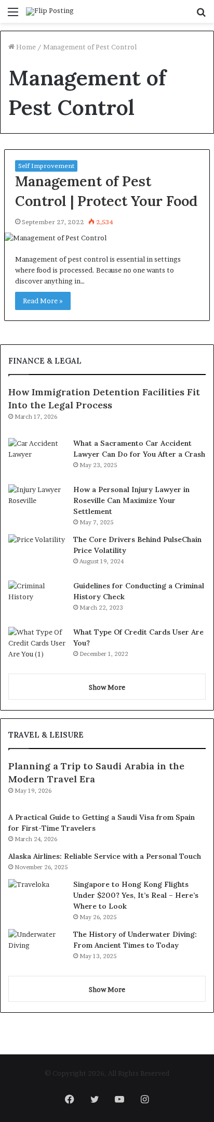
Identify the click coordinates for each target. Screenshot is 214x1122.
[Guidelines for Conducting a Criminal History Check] (36, 600)
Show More (107, 687)
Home (25, 47)
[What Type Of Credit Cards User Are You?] (36, 646)
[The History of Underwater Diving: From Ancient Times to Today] (36, 948)
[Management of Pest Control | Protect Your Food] (107, 238)
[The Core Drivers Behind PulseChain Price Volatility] (36, 553)
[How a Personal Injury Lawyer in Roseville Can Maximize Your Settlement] (36, 503)
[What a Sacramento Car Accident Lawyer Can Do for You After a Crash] (36, 457)
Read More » (43, 300)
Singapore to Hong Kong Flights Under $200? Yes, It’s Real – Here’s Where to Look (135, 895)
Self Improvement (46, 166)
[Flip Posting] (50, 11)
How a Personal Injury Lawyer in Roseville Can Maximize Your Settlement (131, 500)
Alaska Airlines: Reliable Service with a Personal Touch (104, 856)
